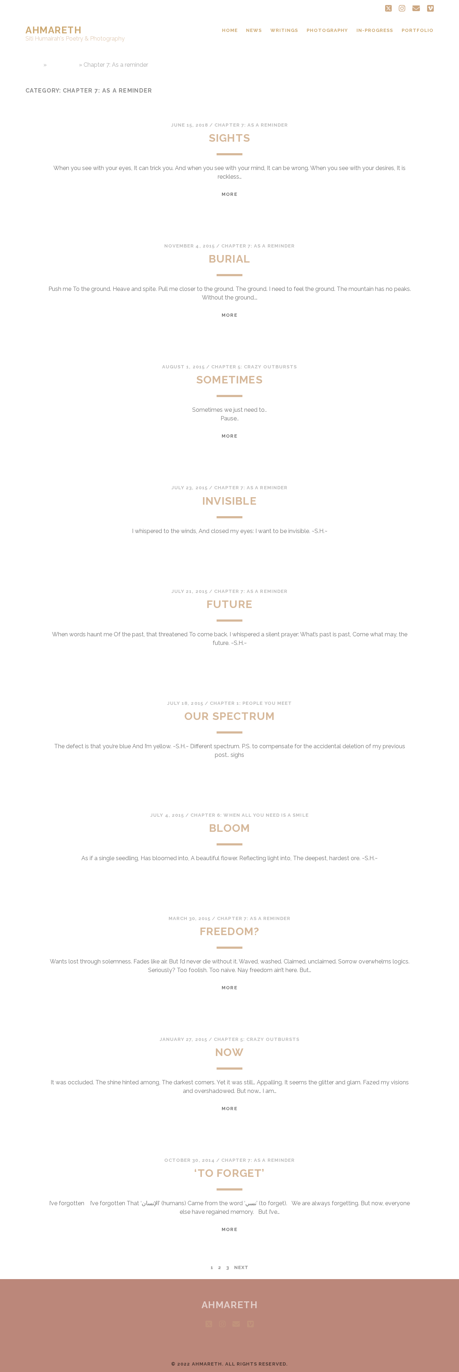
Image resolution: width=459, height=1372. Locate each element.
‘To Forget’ (229, 1173)
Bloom (229, 828)
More (229, 194)
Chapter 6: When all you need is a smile (249, 815)
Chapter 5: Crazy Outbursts (254, 366)
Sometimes (229, 379)
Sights (229, 138)
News (254, 30)
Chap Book (62, 64)
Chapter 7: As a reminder (251, 125)
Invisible (229, 501)
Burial (229, 259)
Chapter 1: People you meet (251, 703)
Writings (284, 30)
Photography (327, 30)
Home (230, 30)
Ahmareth (53, 30)
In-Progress (374, 30)
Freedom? (230, 931)
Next (241, 1267)
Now (229, 1052)
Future (229, 604)
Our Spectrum (229, 716)
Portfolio (418, 30)
